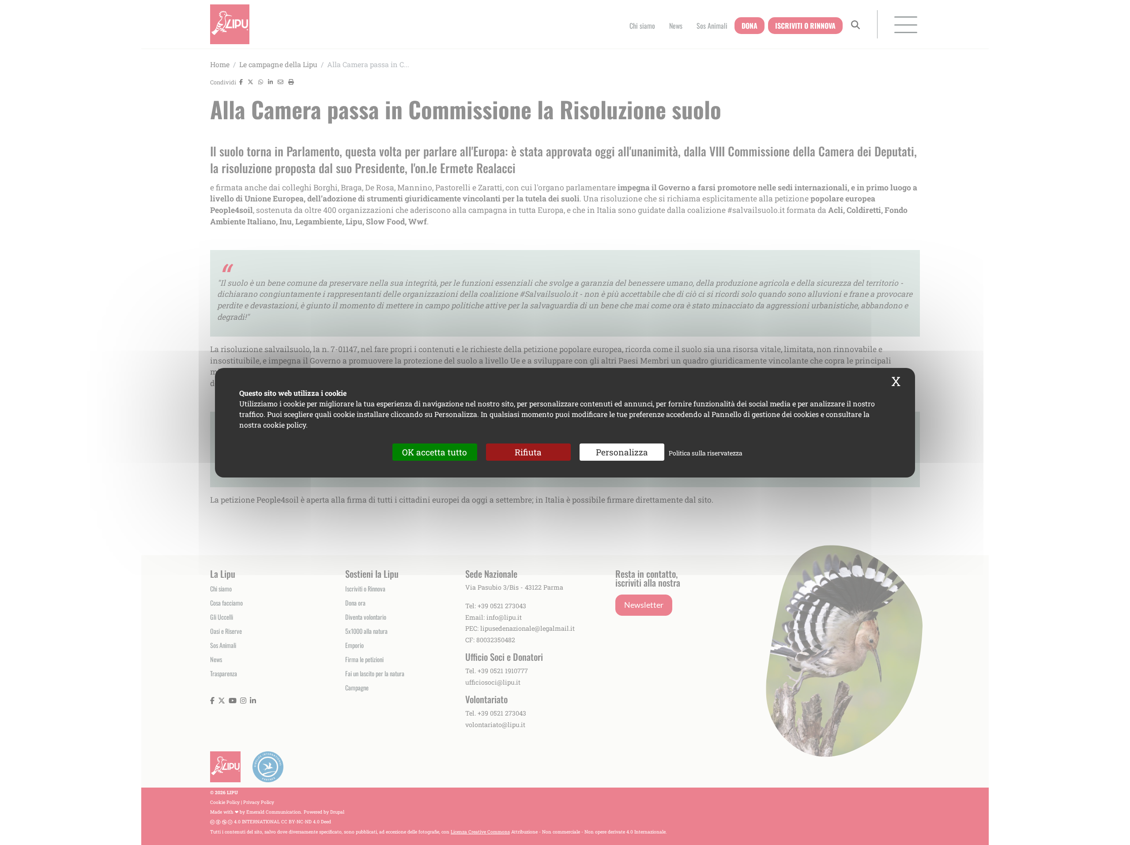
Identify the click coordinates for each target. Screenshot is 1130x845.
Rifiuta (528, 451)
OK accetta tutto (434, 451)
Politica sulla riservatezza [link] (705, 452)
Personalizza (622, 451)
